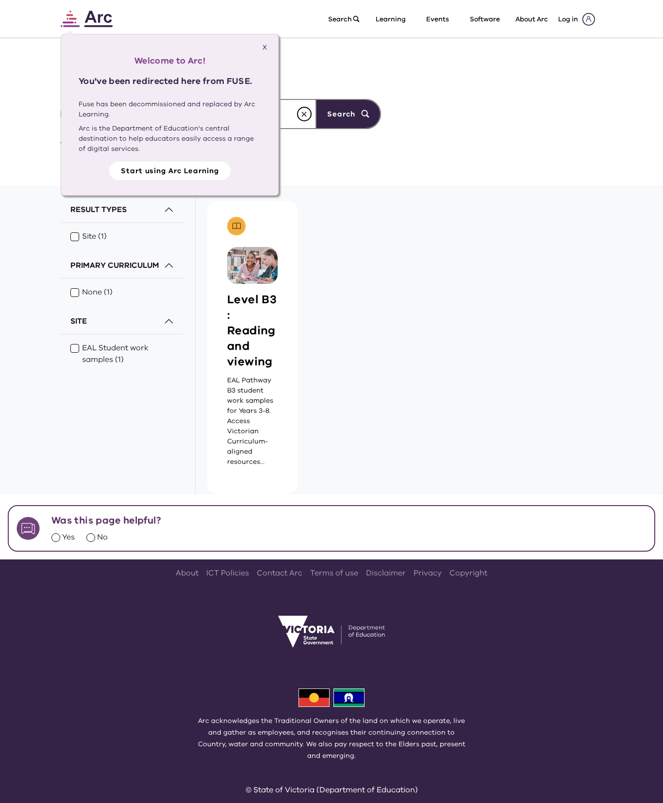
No (102, 537)
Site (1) (94, 236)
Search (342, 114)
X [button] (265, 47)
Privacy (428, 573)
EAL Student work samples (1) (115, 354)
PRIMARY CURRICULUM (114, 265)
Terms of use (334, 573)
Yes (68, 537)
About (187, 573)
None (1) (97, 292)
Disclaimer (386, 573)
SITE (78, 321)
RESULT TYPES (98, 209)
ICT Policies (227, 573)
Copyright (468, 573)
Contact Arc (279, 573)
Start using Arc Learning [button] (170, 171)
